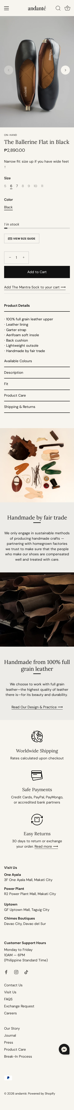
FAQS (8, 999)
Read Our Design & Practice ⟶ (37, 707)
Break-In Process (18, 1056)
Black (8, 207)
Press (8, 1042)
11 (42, 186)
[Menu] (6, 8)
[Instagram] (16, 971)
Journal (10, 1035)
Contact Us (13, 985)
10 (35, 186)
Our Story (12, 1028)
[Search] (58, 8)
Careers (10, 1013)
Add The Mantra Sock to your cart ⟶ (35, 287)
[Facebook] (6, 971)
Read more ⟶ (46, 846)
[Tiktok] (26, 971)
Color (8, 199)
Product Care (15, 1049)
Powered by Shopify (41, 1093)
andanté (21, 1093)
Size (7, 178)
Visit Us (10, 992)
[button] (8, 70)
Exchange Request (19, 1006)
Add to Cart (37, 272)
